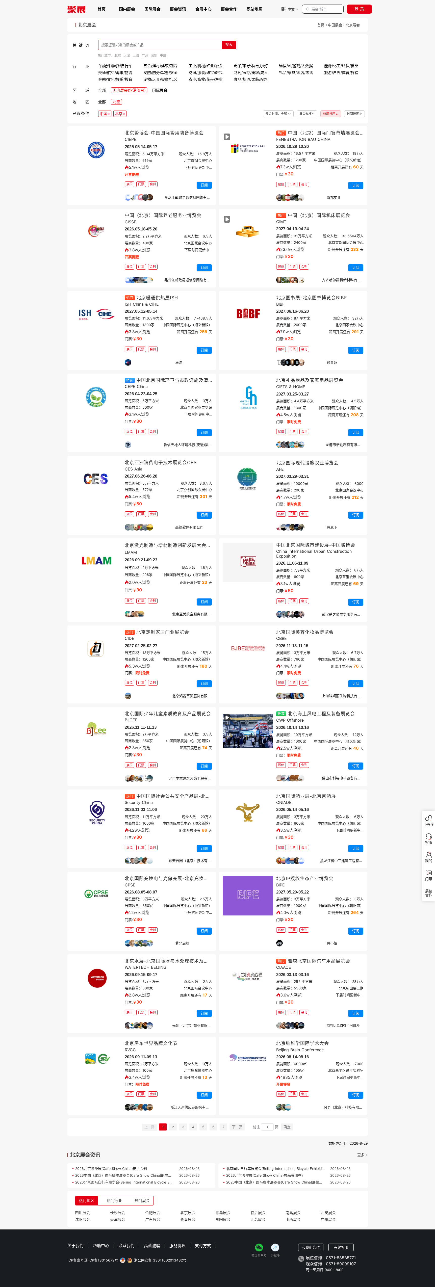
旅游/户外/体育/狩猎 (341, 72)
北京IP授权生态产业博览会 (305, 878)
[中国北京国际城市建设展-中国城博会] (248, 562)
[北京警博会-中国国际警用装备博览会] (96, 150)
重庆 (163, 55)
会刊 (153, 184)
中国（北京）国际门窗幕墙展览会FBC (329, 133)
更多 (360, 1155)
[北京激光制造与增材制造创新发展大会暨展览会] (96, 562)
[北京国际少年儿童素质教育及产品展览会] (96, 731)
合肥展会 (152, 1213)
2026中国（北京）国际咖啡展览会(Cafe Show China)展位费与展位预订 (283, 1182)
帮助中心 (101, 1245)
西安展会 (328, 1213)
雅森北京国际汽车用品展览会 (319, 961)
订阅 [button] (204, 185)
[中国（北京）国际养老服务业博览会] (96, 232)
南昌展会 (293, 1213)
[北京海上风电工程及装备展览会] (248, 731)
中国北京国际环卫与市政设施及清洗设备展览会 (186, 380)
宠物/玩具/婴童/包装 (160, 79)
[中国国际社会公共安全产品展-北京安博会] (96, 813)
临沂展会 (258, 1213)
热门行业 (114, 1200)
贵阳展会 (223, 1219)
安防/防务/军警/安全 (160, 72)
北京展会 (187, 1213)
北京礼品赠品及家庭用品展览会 (309, 380)
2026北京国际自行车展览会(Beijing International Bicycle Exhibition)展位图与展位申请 (144, 1182)
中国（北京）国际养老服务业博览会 (163, 215)
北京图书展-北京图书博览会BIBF (311, 297)
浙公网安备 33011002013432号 (160, 1260)
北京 (117, 55)
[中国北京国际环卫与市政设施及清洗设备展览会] (96, 397)
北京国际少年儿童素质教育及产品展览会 (168, 713)
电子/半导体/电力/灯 (251, 66)
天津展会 (117, 1219)
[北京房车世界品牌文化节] (96, 1060)
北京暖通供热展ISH (157, 297)
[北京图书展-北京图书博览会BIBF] (248, 315)
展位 (129, 184)
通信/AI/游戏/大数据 (296, 66)
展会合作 (229, 9)
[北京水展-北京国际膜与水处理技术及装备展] (96, 978)
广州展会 (328, 1219)
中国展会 (335, 25)
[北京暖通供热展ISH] (96, 315)
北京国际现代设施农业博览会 (307, 462)
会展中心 (203, 9)
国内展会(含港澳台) (129, 90)
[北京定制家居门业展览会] (96, 649)
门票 (141, 184)
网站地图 (254, 9)
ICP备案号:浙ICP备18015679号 (92, 1260)
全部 (102, 90)
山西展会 (293, 1219)
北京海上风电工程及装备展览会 (321, 713)
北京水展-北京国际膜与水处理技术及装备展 (171, 961)
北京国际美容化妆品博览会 (305, 632)
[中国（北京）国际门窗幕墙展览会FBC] (248, 150)
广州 (145, 55)
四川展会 (82, 1213)
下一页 (237, 1127)
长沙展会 (117, 1213)
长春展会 (187, 1219)
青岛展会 (223, 1213)
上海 (136, 55)
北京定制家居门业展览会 (162, 632)
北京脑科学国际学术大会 (302, 1043)
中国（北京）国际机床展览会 (319, 215)
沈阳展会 (82, 1219)
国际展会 (152, 9)
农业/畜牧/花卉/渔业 (206, 79)
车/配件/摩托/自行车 (115, 66)
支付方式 (203, 1245)
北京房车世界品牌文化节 (151, 1043)
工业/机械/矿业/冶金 (206, 66)
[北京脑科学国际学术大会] (248, 1060)
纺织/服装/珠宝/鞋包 (206, 72)
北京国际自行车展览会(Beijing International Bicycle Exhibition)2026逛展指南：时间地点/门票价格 (304, 1168)
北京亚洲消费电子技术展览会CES (161, 462)
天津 (126, 55)
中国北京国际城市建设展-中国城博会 (315, 545)
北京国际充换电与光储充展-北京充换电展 (169, 878)
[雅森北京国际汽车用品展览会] (248, 978)
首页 (101, 9)
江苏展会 (258, 1219)
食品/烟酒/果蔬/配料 (251, 79)
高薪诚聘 (152, 1245)
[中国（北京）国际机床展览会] (248, 232)
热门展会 (142, 1200)
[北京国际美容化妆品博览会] (248, 649)
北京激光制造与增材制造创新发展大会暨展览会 (175, 545)
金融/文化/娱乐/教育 (115, 79)
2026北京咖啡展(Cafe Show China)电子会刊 (111, 1168)
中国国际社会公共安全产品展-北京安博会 (180, 796)
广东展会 (152, 1219)
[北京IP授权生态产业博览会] (248, 896)
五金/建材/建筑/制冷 (160, 66)
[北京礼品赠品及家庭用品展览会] (248, 397)
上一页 (149, 1127)
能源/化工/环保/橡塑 (341, 66)
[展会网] (76, 9)
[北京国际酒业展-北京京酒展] (248, 813)
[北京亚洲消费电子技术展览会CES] (96, 480)
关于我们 (75, 1245)
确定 (287, 1127)
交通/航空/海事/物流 (115, 72)
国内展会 (127, 9)
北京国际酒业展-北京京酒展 (306, 796)
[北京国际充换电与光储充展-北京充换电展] (96, 896)
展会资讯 (178, 9)
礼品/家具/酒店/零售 (296, 72)
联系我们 (126, 1245)
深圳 (154, 55)
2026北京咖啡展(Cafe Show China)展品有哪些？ (265, 1175)
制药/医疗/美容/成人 (251, 72)
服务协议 (177, 1245)
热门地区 (86, 1200)
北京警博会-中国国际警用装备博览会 (164, 133)
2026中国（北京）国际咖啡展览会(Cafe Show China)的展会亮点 (127, 1175)
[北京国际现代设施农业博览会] (248, 480)
